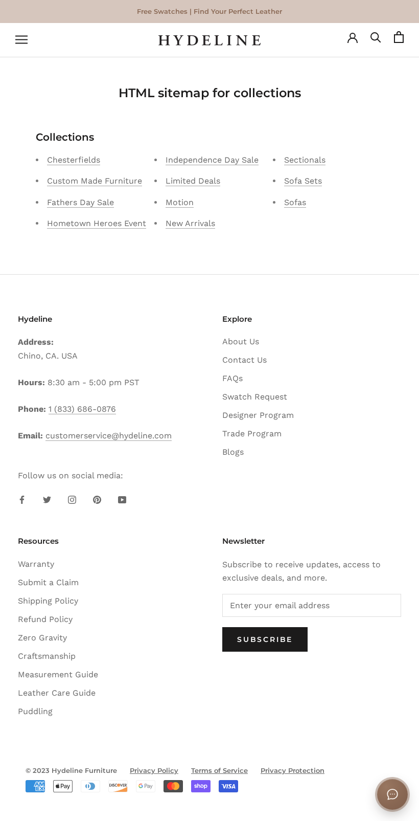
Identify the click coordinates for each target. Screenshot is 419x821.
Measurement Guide (58, 674)
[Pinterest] (97, 499)
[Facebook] (22, 499)
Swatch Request (254, 397)
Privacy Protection (292, 770)
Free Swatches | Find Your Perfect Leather (209, 11)
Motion (180, 202)
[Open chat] (392, 794)
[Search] (375, 40)
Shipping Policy (48, 601)
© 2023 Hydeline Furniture (71, 770)
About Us (240, 341)
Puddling (35, 711)
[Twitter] (47, 499)
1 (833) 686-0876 (82, 409)
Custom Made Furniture (94, 181)
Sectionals (304, 160)
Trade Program (252, 433)
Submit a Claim (48, 582)
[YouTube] (122, 499)
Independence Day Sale (212, 160)
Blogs (233, 452)
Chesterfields (73, 160)
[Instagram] (72, 499)
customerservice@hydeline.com (108, 435)
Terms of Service (219, 770)
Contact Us (244, 360)
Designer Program (258, 415)
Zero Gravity (42, 637)
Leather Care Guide (57, 693)
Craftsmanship (47, 656)
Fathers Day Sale (80, 202)
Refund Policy (45, 619)
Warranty (36, 564)
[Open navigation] (21, 40)
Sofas (295, 202)
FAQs (232, 378)
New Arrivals (190, 223)
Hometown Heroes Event (96, 223)
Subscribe (265, 639)
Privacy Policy (154, 770)
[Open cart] (399, 40)
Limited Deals (193, 181)
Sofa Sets (303, 181)
